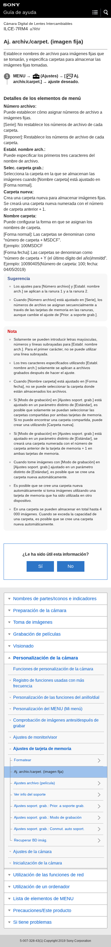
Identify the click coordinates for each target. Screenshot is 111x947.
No (71, 566)
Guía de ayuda (19, 12)
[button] (106, 12)
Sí (40, 566)
